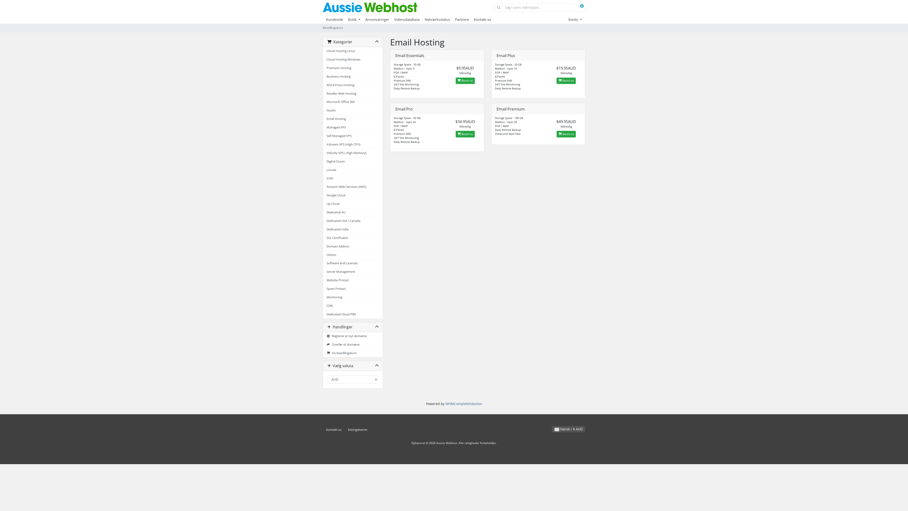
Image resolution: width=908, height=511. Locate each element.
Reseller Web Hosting (341, 94)
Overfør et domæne (345, 345)
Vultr (330, 178)
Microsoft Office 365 (341, 102)
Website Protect (338, 280)
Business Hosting (339, 77)
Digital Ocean (336, 161)
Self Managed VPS (339, 136)
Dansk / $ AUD (571, 429)
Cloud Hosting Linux (341, 51)
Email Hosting (336, 119)
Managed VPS (336, 127)
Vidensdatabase (407, 19)
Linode (331, 170)
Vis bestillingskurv (343, 353)
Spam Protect (336, 289)
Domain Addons (338, 246)
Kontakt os (482, 19)
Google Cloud (336, 195)
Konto (573, 19)
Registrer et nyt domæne (348, 336)
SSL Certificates (337, 238)
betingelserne (357, 430)
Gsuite (331, 110)
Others (331, 255)
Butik (353, 19)
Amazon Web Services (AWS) (346, 187)
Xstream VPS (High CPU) (343, 144)
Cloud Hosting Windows (343, 59)
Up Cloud (333, 204)
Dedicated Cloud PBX (341, 314)
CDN (330, 306)
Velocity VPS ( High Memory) (347, 153)
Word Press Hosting (340, 85)
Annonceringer (377, 19)
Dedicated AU (336, 212)
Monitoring (334, 297)
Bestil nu (467, 81)
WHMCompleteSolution (463, 403)
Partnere (462, 19)
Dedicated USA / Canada (343, 221)
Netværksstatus (437, 19)
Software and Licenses (342, 263)
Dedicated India (338, 229)
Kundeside (334, 19)
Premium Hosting (339, 68)
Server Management (341, 272)
